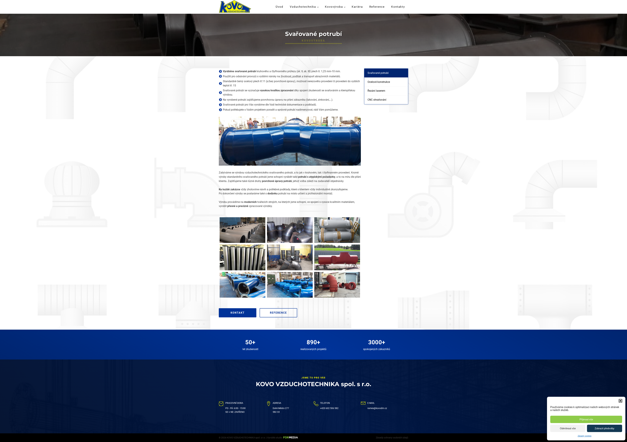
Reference (377, 6)
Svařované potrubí (378, 72)
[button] (620, 400)
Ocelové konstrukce (379, 81)
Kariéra (357, 6)
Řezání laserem (376, 90)
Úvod (279, 6)
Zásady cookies (584, 436)
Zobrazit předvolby (604, 428)
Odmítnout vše (568, 428)
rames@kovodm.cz (377, 408)
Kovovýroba (334, 6)
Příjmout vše (586, 419)
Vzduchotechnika (303, 6)
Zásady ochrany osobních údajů (392, 437)
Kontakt (238, 312)
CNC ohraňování (377, 99)
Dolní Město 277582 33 (281, 410)
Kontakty (398, 6)
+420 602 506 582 (329, 408)
